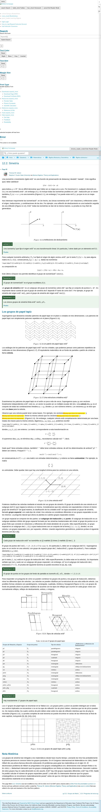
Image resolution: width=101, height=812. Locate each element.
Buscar (5, 153)
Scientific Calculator (10, 105)
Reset (3, 53)
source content (85, 786)
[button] (7, 119)
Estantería (23, 157)
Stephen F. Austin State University (19, 175)
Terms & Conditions (82, 807)
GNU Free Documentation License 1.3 (83, 784)
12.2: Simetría (16, 784)
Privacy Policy (71, 807)
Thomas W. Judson (15, 173)
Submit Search (5, 39)
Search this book (5, 33)
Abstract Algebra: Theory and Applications (46, 175)
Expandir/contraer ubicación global (98, 157)
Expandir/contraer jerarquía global (4, 157)
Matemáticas (37, 157)
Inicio (11, 157)
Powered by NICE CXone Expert (30, 803)
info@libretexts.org (37, 809)
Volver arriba (6, 793)
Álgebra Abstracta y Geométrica (58, 157)
